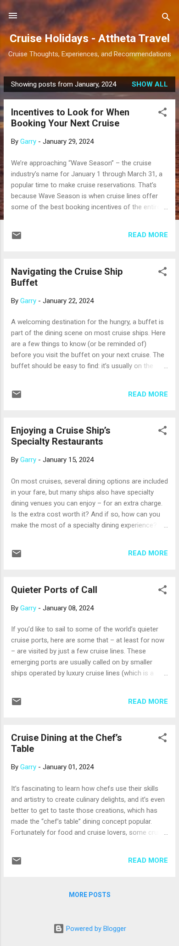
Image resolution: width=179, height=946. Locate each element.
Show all (150, 84)
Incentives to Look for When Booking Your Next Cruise (70, 118)
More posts (90, 894)
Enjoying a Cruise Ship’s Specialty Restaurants (61, 436)
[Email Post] (16, 238)
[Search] (166, 19)
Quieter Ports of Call (54, 589)
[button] (162, 114)
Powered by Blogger (95, 928)
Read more (148, 235)
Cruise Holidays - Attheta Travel (90, 38)
